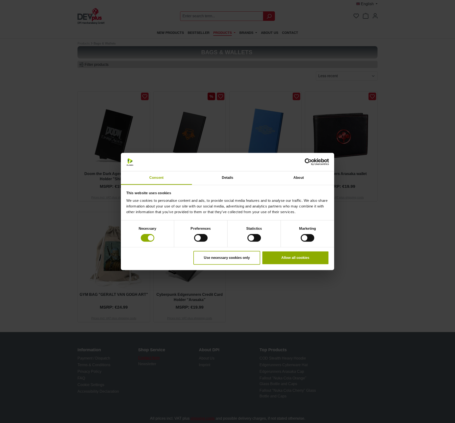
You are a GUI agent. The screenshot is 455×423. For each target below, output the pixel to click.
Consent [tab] (156, 178)
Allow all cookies (295, 258)
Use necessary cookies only (227, 258)
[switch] (201, 238)
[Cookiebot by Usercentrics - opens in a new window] (308, 162)
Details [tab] (227, 178)
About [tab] (298, 178)
